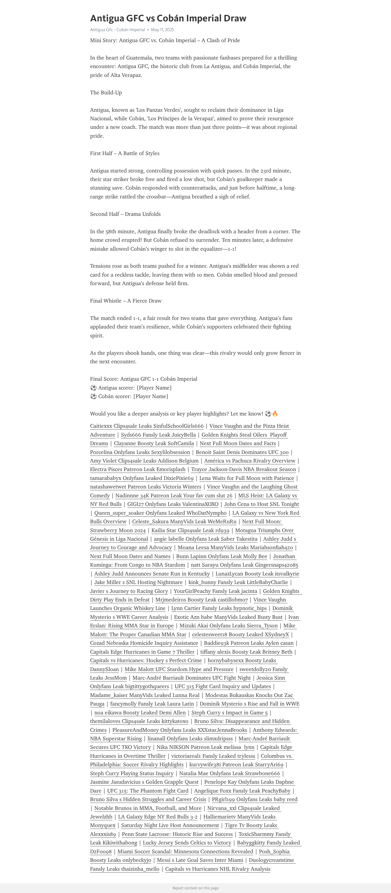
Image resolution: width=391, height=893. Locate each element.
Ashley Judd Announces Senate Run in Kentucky (152, 573)
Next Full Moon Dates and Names (130, 556)
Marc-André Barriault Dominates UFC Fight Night (192, 677)
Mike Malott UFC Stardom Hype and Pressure (179, 669)
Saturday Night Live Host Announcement (170, 825)
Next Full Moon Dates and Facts (238, 443)
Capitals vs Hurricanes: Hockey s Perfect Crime (146, 660)
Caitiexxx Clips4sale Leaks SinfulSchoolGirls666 (147, 426)
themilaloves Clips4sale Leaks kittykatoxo (139, 721)
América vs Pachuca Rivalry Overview (249, 460)
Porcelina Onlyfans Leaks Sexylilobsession (140, 452)
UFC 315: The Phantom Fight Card (147, 790)
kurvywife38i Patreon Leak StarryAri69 (236, 764)
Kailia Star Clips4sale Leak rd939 (190, 530)
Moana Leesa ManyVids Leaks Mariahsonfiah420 (235, 547)
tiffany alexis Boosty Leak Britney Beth (246, 651)
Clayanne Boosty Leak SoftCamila (154, 443)
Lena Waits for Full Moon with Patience (246, 478)
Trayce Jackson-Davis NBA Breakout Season (243, 469)
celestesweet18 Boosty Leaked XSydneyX (240, 634)
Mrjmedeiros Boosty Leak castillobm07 (201, 599)
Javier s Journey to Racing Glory (129, 591)
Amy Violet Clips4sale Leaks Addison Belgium (144, 460)
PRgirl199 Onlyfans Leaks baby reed (255, 799)
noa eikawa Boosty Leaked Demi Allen (140, 712)
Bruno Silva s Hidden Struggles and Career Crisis (148, 799)
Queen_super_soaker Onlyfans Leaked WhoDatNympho (160, 513)
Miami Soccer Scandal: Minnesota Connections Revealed (185, 851)
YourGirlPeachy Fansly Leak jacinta (215, 591)
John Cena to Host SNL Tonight (261, 504)
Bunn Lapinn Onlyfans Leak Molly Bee (221, 556)
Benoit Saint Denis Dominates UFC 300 (242, 452)
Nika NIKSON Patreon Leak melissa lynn (205, 747)
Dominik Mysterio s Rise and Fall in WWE (249, 703)
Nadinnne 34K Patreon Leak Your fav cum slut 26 (173, 495)
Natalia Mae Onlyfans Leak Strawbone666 (229, 773)
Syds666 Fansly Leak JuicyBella (158, 434)
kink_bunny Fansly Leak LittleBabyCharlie (238, 582)
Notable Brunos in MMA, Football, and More (148, 808)
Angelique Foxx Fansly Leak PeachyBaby (242, 790)
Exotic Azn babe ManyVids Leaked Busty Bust (228, 617)
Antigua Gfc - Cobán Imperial (117, 29)
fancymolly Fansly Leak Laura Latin (152, 703)
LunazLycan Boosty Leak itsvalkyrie (257, 573)
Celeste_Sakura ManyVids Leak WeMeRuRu (184, 521)
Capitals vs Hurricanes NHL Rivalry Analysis (217, 869)
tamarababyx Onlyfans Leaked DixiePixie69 (142, 478)
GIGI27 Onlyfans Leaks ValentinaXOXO (172, 504)
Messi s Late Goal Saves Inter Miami (200, 860)
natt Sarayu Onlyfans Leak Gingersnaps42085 (244, 564)
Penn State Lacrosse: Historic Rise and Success (177, 834)
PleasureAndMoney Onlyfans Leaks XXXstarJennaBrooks (179, 730)
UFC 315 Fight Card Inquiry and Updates (223, 686)
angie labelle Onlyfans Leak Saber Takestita (206, 538)
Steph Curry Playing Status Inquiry (132, 773)
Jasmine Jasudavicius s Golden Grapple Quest (144, 782)
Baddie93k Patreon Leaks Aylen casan (249, 643)
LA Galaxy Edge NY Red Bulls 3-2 (158, 816)
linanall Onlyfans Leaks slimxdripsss (190, 738)
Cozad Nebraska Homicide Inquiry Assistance (144, 643)
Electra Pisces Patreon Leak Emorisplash (137, 469)
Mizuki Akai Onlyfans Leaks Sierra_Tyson (229, 625)
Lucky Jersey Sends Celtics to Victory (187, 842)
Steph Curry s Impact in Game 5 (230, 712)
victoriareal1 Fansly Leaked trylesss (213, 756)
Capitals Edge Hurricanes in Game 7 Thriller (142, 651)
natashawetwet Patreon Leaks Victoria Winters (145, 486)
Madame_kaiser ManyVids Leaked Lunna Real (144, 695)
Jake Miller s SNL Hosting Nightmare (138, 582)
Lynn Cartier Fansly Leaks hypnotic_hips (219, 608)
